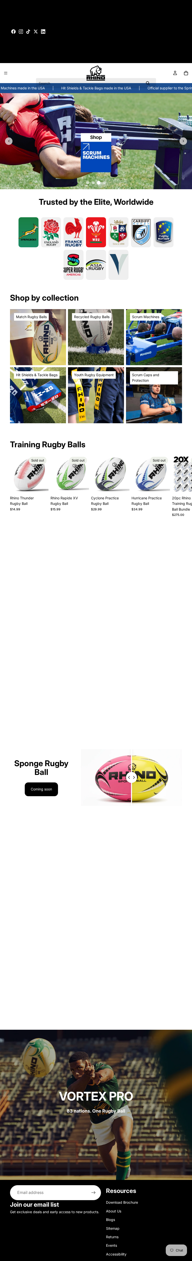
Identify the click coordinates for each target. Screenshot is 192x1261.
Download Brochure (122, 1202)
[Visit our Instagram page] (21, 31)
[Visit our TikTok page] (28, 31)
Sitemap (113, 1228)
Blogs (110, 1219)
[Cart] (186, 73)
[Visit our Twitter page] (36, 31)
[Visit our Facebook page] (13, 31)
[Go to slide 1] (87, 182)
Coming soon (41, 789)
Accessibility (116, 1254)
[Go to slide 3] (98, 182)
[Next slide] (183, 141)
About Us (113, 1211)
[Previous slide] (8, 141)
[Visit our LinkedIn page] (43, 31)
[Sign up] (93, 1192)
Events (111, 1245)
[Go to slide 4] (104, 182)
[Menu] (6, 73)
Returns (112, 1237)
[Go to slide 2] (93, 182)
